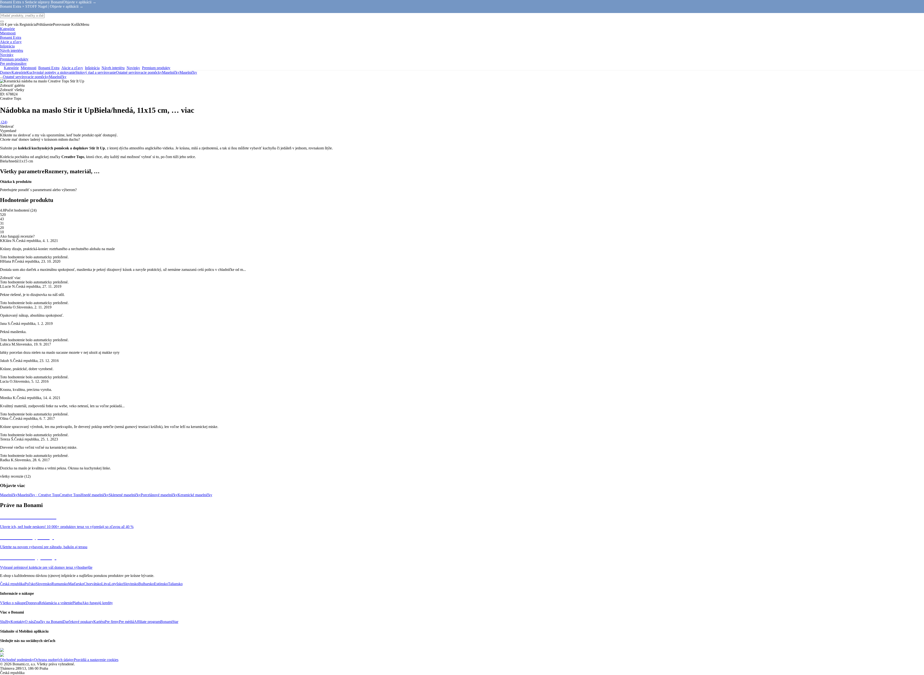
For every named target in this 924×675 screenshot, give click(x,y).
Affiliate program (147, 622)
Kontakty (18, 622)
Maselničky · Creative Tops (38, 495)
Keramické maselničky (195, 495)
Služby (5, 622)
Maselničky (188, 72)
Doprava (32, 603)
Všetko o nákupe (13, 603)
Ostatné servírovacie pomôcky (139, 72)
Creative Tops (70, 495)
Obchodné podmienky (17, 660)
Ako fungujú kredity (97, 603)
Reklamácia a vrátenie (55, 603)
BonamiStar (169, 622)
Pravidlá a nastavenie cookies (96, 660)
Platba (77, 603)
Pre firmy (112, 622)
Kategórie (19, 72)
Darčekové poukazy (78, 622)
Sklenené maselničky (125, 495)
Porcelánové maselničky (159, 495)
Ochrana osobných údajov (54, 660)
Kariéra (99, 622)
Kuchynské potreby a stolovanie (50, 72)
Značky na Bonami (48, 622)
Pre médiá (126, 622)
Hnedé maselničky (95, 495)
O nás (29, 622)
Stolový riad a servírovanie (95, 72)
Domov (6, 72)
